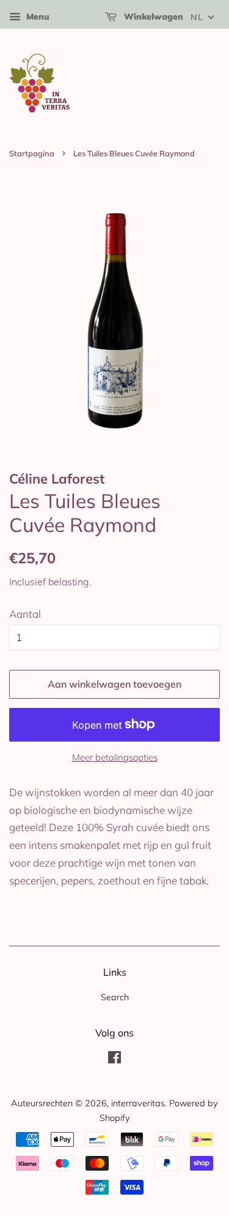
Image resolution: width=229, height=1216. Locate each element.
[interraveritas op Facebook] (114, 1059)
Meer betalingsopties (115, 757)
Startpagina (31, 153)
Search (115, 997)
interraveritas (138, 1103)
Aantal (25, 613)
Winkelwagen (152, 16)
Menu (36, 16)
